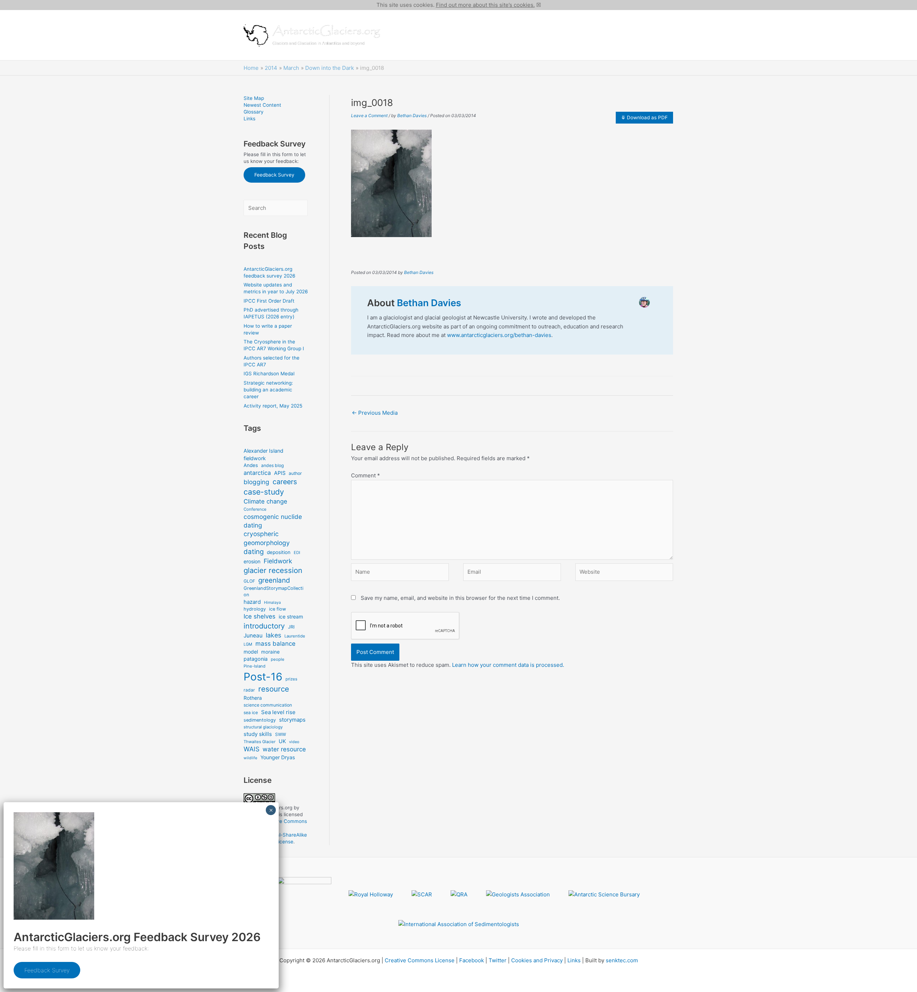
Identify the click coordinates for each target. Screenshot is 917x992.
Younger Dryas (277, 757)
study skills (258, 734)
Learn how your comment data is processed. (508, 664)
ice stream (291, 616)
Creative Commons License (420, 960)
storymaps (292, 719)
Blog (453, 47)
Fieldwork (278, 561)
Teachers (403, 47)
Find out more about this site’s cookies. (485, 4)
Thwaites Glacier (259, 741)
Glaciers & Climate (472, 22)
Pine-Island (254, 666)
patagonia (256, 659)
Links (249, 118)
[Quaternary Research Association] (459, 894)
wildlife (250, 758)
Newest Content (262, 105)
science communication (268, 705)
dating (254, 552)
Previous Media (375, 412)
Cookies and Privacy (537, 960)
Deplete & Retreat (629, 22)
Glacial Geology (579, 22)
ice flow (277, 609)
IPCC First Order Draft (269, 301)
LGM (248, 644)
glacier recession (273, 570)
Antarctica (428, 22)
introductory (264, 626)
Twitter (497, 960)
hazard (252, 601)
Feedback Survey (274, 175)
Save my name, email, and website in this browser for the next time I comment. (460, 597)
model (251, 652)
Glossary (254, 112)
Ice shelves (259, 616)
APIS (279, 473)
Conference (255, 509)
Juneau (253, 635)
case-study (264, 491)
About (431, 47)
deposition (279, 552)
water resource (284, 749)
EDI (297, 552)
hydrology (255, 609)
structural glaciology (263, 726)
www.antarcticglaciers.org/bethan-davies (499, 335)
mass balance (275, 643)
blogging (256, 482)
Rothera (253, 698)
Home (399, 22)
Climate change (265, 501)
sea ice (251, 712)
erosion (252, 561)
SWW (280, 734)
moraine (270, 652)
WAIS (251, 749)
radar (249, 690)
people (277, 659)
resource (273, 688)
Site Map (254, 98)
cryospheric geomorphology (267, 538)
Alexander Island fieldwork (263, 454)
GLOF (249, 581)
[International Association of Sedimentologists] (458, 924)
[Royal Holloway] (371, 894)
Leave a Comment (369, 115)
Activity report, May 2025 (273, 406)
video (294, 742)
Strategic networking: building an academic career (268, 389)
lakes (273, 635)
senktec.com (622, 960)
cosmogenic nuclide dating (273, 521)
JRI (291, 627)
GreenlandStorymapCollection (273, 591)
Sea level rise (278, 712)
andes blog (272, 465)
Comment (365, 475)
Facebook (471, 960)
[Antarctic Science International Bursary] (604, 894)
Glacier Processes (527, 22)
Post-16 (263, 676)
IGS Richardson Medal (269, 373)
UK (282, 741)
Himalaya (272, 602)
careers (285, 481)
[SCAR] (422, 894)
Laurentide (294, 636)
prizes (291, 679)
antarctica (257, 472)
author (295, 473)
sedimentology (260, 720)
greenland (274, 580)
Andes (251, 465)
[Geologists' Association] (518, 894)
